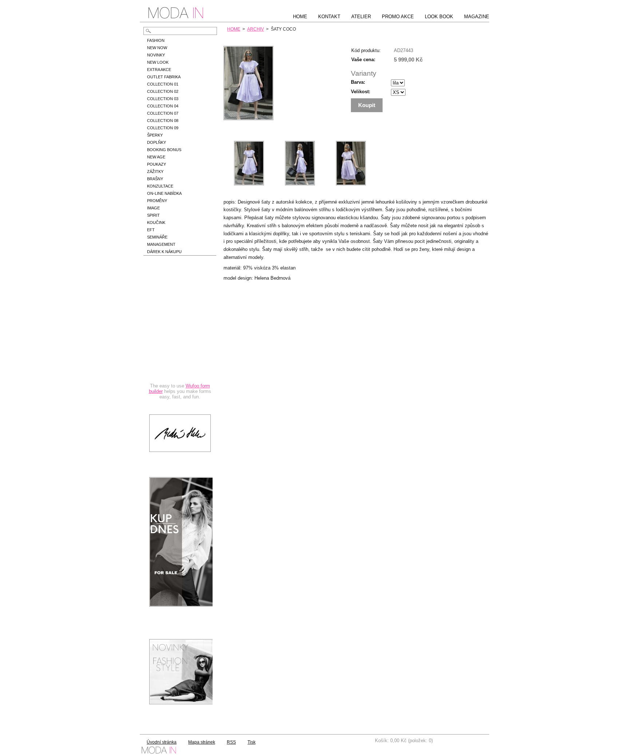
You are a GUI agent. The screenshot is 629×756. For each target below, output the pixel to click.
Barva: (358, 82)
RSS (231, 742)
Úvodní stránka (162, 742)
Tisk (252, 742)
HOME (233, 29)
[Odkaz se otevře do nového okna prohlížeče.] (248, 118)
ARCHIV (255, 29)
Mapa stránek (201, 742)
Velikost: (360, 91)
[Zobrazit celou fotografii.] (248, 163)
